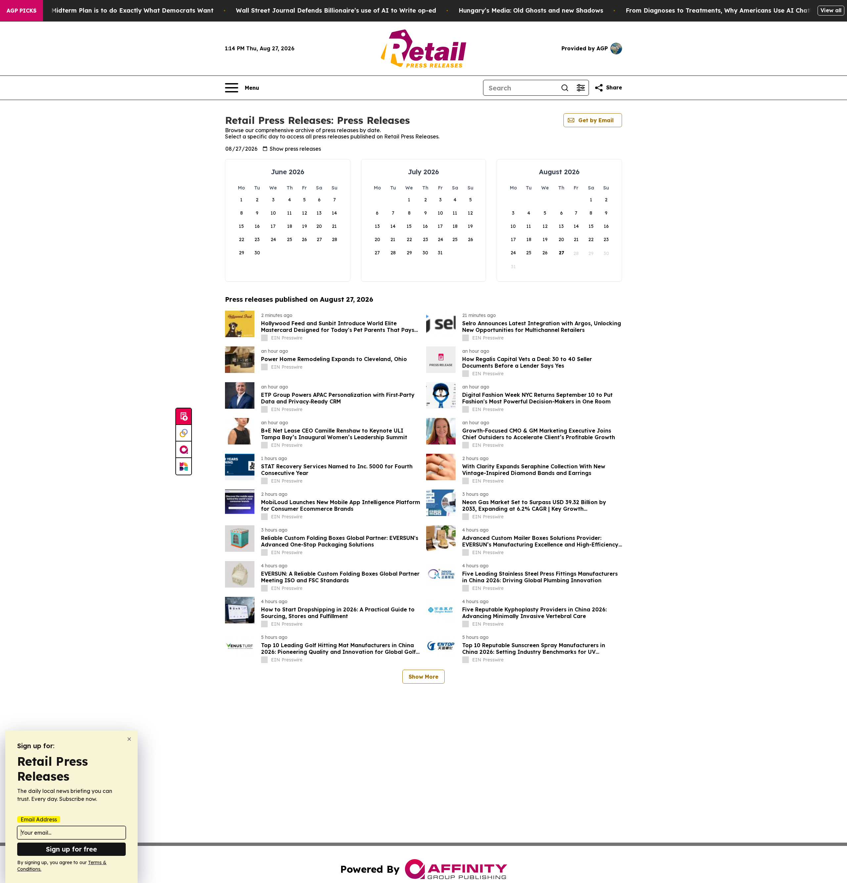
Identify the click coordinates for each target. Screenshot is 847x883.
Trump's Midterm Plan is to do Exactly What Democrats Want (119, 10)
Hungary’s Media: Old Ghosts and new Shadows (531, 10)
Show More (423, 676)
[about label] (264, 338)
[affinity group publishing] (183, 450)
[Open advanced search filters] (581, 87)
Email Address (39, 819)
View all (831, 10)
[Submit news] (183, 416)
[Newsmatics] (183, 466)
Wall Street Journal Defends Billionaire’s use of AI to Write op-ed (336, 10)
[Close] (129, 739)
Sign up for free (71, 849)
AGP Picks (21, 10)
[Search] (565, 87)
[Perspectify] (183, 433)
